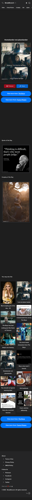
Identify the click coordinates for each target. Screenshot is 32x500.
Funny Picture (10, 7)
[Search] (29, 3)
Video (3, 7)
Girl (23, 7)
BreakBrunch (11, 490)
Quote (28, 7)
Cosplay (18, 7)
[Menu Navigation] (3, 3)
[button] (26, 3)
